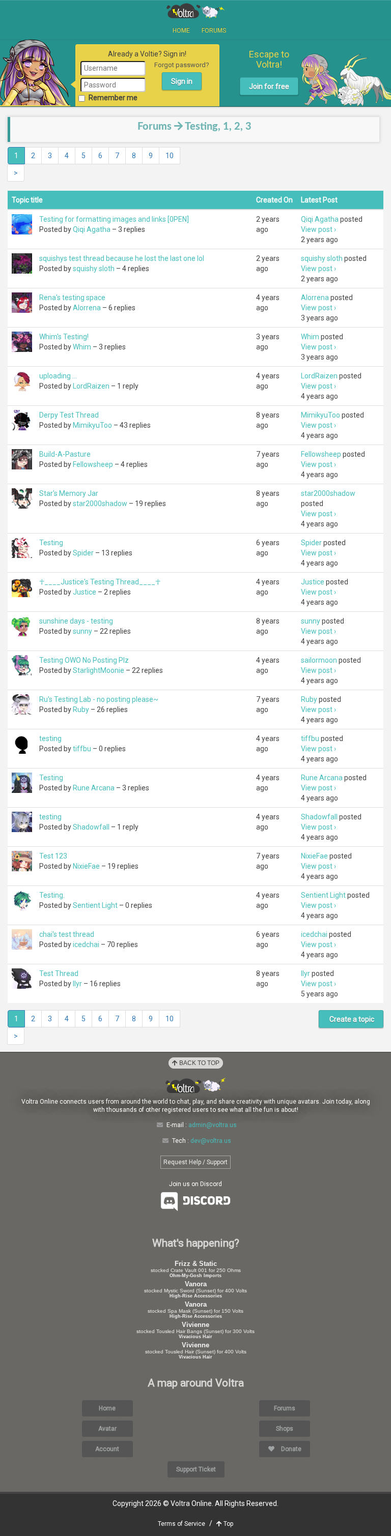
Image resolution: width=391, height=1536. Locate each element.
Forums (214, 30)
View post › (318, 229)
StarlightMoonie (98, 670)
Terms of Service (181, 1523)
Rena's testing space (72, 297)
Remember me (113, 98)
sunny (82, 631)
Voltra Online (195, 10)
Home (181, 30)
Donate (290, 1449)
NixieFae (86, 866)
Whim (82, 347)
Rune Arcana (94, 788)
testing (50, 738)
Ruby (81, 709)
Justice (84, 592)
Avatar (107, 1428)
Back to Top (198, 1063)
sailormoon (319, 660)
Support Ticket (196, 1469)
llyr (77, 984)
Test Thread (58, 973)
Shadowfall (91, 827)
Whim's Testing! (64, 337)
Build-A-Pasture (65, 454)
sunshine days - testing (76, 621)
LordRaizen (91, 386)
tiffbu (82, 749)
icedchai (86, 944)
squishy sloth (94, 268)
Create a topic (351, 1019)
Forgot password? (181, 65)
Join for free (269, 86)
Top (227, 1523)
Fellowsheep (93, 464)
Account (107, 1449)
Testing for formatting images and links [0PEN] (114, 219)
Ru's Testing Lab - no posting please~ (98, 699)
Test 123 (53, 856)
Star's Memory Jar (68, 493)
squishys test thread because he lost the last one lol (121, 258)
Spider (83, 553)
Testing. (52, 895)
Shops (284, 1428)
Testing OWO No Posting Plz (84, 660)
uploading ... (58, 376)
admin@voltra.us (212, 1125)
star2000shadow (100, 503)
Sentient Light (95, 905)
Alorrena (87, 308)
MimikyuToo (92, 425)
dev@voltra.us (210, 1140)
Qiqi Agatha (91, 229)
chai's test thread (66, 934)
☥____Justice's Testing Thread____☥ (99, 582)
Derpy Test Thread (69, 415)
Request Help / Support (195, 1162)
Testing (51, 543)
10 (169, 156)
